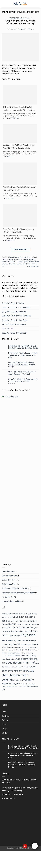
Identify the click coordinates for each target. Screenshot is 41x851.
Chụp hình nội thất (17, 631)
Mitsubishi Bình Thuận (21, 259)
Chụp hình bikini (32, 613)
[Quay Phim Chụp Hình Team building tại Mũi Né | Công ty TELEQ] (20, 215)
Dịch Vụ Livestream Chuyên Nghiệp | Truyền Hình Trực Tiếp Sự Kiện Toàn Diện (19, 108)
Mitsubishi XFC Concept (15, 261)
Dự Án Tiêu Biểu (8, 329)
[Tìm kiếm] (38, 4)
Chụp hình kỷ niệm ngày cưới (25, 624)
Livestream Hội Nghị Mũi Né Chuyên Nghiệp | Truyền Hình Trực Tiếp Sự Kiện (23, 347)
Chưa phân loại (8, 571)
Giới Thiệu (5, 716)
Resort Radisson (11, 687)
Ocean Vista (10, 659)
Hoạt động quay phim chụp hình (20, 18)
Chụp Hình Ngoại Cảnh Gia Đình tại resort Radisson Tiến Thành (19, 188)
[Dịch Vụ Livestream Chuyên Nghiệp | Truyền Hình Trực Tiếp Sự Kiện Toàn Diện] (20, 95)
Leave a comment (33, 266)
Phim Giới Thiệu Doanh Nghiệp (14, 324)
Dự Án (4, 724)
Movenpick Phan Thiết (21, 656)
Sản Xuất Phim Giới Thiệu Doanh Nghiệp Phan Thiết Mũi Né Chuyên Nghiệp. (19, 146)
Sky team (31, 29)
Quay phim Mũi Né (17, 680)
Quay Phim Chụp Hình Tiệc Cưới (14, 333)
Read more (15, 118)
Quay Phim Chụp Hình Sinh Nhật (14, 311)
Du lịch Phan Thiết (9, 584)
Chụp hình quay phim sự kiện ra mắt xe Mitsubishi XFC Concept (20, 22)
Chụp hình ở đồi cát (13, 650)
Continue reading (20, 249)
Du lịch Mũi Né (25, 650)
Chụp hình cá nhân (12, 621)
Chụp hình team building (23, 640)
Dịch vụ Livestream (9, 576)
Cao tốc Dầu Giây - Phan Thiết (10, 613)
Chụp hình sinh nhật (13, 636)
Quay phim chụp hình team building (18, 675)
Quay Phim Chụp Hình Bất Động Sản (16, 316)
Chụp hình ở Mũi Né (25, 647)
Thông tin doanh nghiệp (11, 601)
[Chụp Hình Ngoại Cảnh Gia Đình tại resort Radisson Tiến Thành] (20, 173)
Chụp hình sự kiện (7, 259)
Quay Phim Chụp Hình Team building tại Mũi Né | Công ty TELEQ (18, 230)
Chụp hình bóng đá (7, 617)
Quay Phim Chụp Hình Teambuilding (16, 307)
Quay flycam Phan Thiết (21, 662)
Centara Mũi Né (23, 613)
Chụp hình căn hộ (26, 621)
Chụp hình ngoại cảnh (19, 627)
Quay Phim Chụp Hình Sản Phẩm (14, 320)
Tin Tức (4, 729)
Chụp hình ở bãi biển (14, 647)
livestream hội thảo (7, 656)
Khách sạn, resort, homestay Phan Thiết (18, 593)
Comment (11, 383)
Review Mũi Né (7, 597)
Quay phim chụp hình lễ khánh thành (19, 667)
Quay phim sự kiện (18, 684)
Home (4, 712)
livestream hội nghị (9, 653)
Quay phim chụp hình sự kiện (18, 264)
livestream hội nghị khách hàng (24, 653)
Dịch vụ (5, 720)
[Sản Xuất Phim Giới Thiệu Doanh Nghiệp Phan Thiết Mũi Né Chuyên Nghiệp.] (20, 133)
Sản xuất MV (19, 687)
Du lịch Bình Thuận (9, 580)
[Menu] (3, 4)
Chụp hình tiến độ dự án (22, 644)
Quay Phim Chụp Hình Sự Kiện (13, 303)
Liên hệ (4, 733)
